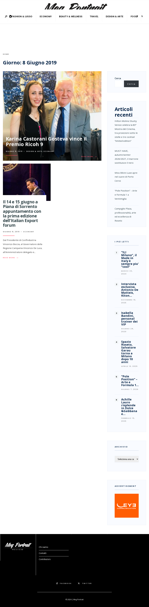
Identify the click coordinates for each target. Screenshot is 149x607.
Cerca (118, 78)
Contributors (45, 559)
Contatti (42, 553)
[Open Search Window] (6, 16)
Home (6, 54)
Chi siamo (43, 547)
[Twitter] (142, 16)
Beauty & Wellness (70, 16)
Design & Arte (114, 16)
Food (134, 16)
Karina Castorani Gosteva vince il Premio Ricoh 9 (46, 141)
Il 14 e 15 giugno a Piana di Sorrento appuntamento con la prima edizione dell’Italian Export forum (22, 213)
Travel (94, 16)
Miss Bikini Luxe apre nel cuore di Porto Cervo (126, 176)
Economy (46, 16)
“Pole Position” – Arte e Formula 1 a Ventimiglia (126, 194)
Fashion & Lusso (22, 16)
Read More (90, 156)
